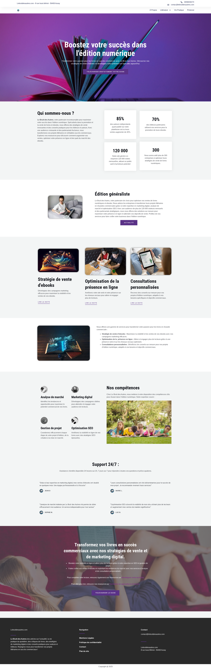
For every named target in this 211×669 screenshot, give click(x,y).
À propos (153, 10)
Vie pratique (179, 10)
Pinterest (190, 10)
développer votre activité (132, 577)
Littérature (164, 10)
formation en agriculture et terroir (124, 584)
